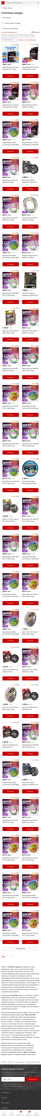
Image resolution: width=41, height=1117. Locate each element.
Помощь (4, 1097)
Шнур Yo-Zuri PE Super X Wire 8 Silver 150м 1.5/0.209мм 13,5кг (10, 708)
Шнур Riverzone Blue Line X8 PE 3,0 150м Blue (10, 595)
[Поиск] (22, 3)
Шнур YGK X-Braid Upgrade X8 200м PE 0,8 (30, 294)
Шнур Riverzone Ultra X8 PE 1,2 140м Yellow (10, 407)
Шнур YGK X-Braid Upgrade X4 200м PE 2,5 (30, 783)
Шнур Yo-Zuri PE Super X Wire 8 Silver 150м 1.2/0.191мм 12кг (30, 633)
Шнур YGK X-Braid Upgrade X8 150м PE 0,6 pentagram (30, 181)
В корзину (11, 76)
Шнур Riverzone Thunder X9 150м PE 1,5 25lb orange (10, 68)
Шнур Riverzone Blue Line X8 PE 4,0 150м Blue (30, 896)
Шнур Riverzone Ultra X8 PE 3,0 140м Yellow (30, 934)
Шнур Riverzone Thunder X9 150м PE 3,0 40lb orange (30, 68)
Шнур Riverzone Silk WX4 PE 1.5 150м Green (10, 896)
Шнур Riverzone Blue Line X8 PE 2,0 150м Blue (10, 633)
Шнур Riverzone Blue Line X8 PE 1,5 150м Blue (10, 934)
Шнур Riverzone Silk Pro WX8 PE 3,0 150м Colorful (10, 219)
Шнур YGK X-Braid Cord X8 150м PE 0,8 (10, 671)
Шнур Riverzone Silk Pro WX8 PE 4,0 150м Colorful (10, 821)
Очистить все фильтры (10, 28)
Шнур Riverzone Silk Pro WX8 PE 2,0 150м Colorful (10, 370)
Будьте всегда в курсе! (12, 1069)
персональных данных (27, 1084)
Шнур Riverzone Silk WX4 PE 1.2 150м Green (10, 558)
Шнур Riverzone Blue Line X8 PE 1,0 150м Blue (10, 256)
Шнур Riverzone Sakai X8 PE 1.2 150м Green (30, 520)
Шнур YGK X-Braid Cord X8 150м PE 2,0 (10, 746)
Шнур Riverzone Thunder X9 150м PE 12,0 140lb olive (10, 106)
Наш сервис (5, 1103)
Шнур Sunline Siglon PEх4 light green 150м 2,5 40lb (29, 483)
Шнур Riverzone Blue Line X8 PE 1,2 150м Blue (30, 558)
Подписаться (32, 1079)
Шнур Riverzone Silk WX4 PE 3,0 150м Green (30, 445)
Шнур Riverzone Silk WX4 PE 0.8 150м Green (10, 294)
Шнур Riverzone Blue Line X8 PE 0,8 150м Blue (10, 143)
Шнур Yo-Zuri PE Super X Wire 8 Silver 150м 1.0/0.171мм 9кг (10, 332)
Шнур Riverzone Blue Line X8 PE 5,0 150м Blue (10, 783)
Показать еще (20, 948)
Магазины (4, 1108)
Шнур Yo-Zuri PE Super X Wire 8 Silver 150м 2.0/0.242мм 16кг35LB (10, 520)
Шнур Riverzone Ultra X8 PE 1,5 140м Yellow (10, 859)
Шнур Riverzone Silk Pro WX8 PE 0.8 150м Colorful (10, 181)
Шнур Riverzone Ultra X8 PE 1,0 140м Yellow (30, 859)
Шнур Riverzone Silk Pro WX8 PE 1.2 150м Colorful (30, 257)
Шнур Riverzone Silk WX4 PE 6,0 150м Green (10, 445)
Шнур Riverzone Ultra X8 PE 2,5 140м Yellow (30, 595)
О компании (5, 1092)
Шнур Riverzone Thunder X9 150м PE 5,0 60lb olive (30, 143)
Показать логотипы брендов (27, 40)
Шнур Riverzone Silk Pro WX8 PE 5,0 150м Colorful (30, 821)
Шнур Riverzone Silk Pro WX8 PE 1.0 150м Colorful (30, 219)
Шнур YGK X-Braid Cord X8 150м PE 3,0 (30, 708)
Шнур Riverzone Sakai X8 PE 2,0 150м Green (10, 482)
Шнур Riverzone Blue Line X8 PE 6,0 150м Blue (30, 407)
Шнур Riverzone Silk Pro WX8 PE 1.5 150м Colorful (30, 332)
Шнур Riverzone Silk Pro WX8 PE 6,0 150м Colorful (30, 671)
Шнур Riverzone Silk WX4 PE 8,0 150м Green (30, 369)
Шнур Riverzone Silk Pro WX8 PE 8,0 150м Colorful (30, 106)
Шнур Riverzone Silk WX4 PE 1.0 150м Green (30, 746)
